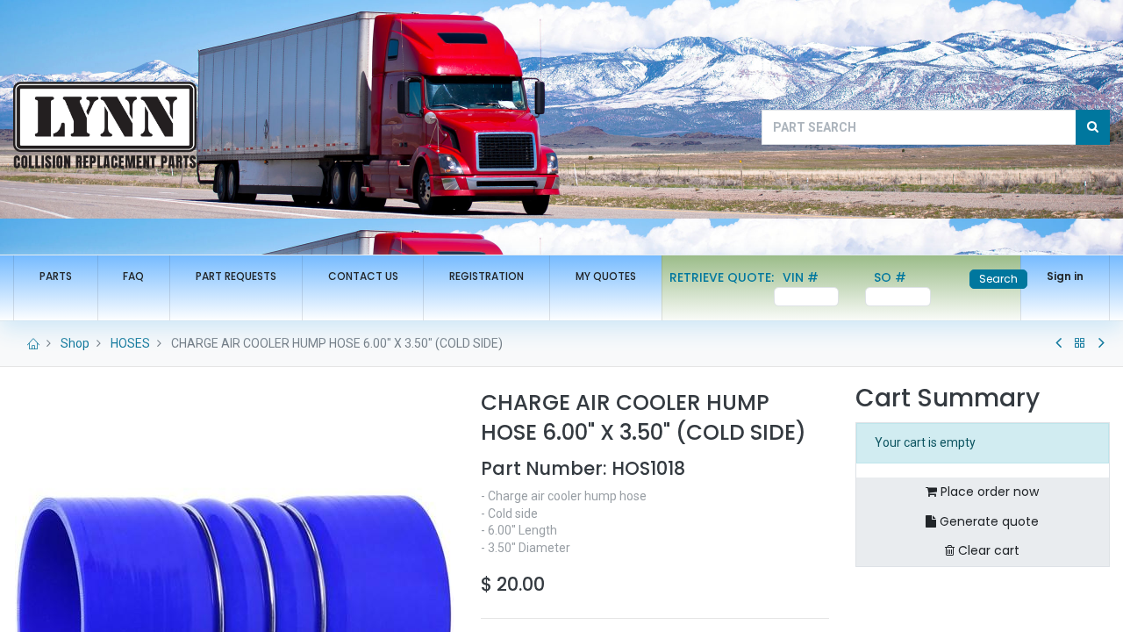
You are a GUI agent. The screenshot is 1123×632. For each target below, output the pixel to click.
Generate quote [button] (987, 521)
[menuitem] (55, 276)
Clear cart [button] (987, 550)
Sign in (1065, 276)
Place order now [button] (988, 491)
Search (998, 278)
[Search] (1093, 127)
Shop (75, 343)
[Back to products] (1080, 343)
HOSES (130, 343)
